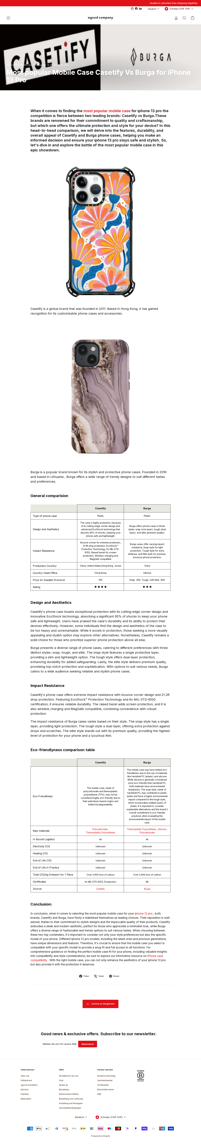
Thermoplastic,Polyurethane (100, 832)
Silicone (162, 829)
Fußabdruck (26, 1080)
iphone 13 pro (144, 913)
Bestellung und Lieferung (71, 1099)
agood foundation (29, 1085)
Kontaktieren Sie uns (68, 1076)
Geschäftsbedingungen (70, 1108)
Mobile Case (26, 65)
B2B (99, 1094)
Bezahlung (64, 1089)
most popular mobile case (107, 111)
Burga (147, 888)
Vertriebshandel (104, 1080)
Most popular (39, 65)
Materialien (26, 1099)
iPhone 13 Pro (12, 65)
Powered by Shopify (100, 1136)
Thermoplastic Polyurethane (142, 829)
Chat (61, 1080)
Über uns (25, 1076)
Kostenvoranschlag (106, 1076)
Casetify (100, 888)
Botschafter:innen (105, 1089)
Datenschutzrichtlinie (69, 1094)
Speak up (63, 1085)
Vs (48, 65)
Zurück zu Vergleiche (102, 1003)
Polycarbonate (100, 829)
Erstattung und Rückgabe (71, 1103)
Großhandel (103, 1085)
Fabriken (25, 1094)
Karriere (24, 1089)
